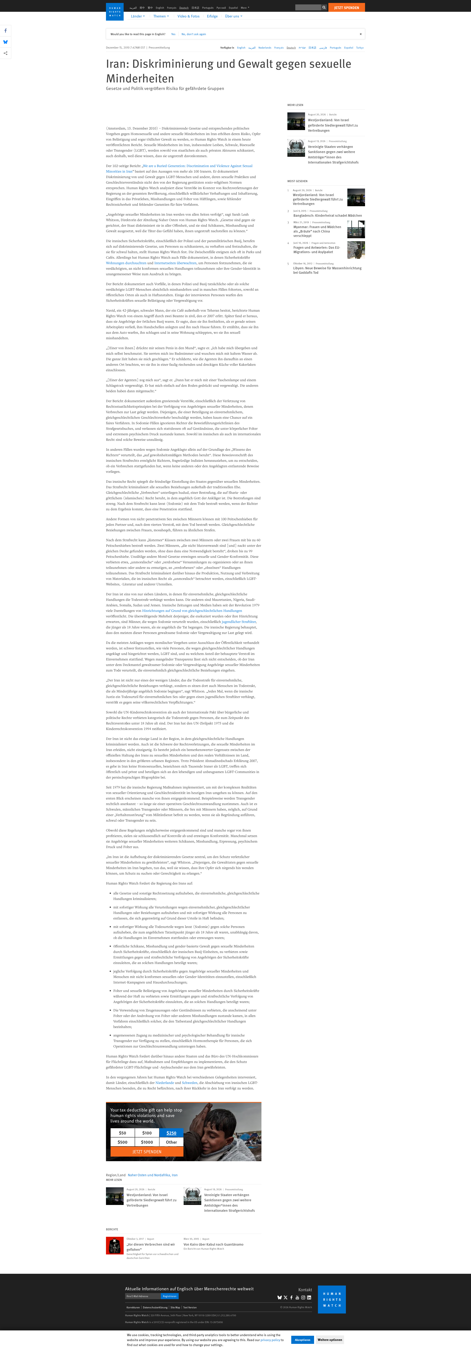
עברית (302, 47)
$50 (122, 1133)
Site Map (175, 1307)
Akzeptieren (302, 1340)
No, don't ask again (194, 34)
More (246, 7)
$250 (171, 1133)
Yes (173, 34)
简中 (142, 7)
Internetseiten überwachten (175, 262)
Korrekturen (133, 1307)
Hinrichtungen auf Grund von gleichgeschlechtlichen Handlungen (192, 610)
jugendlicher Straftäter (239, 621)
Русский (221, 7)
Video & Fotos (189, 16)
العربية (133, 7)
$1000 (147, 1142)
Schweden (189, 1082)
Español (233, 7)
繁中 (150, 7)
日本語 (195, 7)
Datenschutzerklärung (155, 1307)
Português (208, 7)
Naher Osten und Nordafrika (149, 1174)
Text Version (190, 1307)
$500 (123, 1142)
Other (171, 1142)
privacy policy (270, 1339)
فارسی (323, 47)
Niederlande (164, 1082)
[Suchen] (324, 7)
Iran (175, 1174)
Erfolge (212, 16)
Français (171, 7)
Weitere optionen (330, 1339)
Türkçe (360, 47)
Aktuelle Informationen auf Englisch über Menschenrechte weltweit (189, 1289)
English (160, 7)
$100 (147, 1133)
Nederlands (264, 47)
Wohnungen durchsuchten (126, 262)
